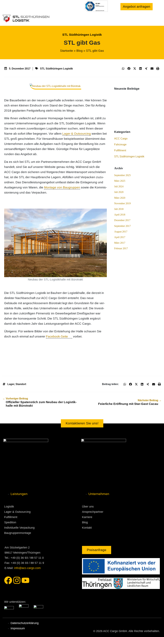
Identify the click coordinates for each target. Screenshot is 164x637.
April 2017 (119, 237)
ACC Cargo (120, 138)
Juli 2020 (118, 192)
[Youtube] (25, 580)
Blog (79, 50)
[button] (123, 68)
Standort (21, 384)
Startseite (66, 50)
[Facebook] (8, 580)
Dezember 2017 (122, 220)
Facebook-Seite (57, 336)
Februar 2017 (121, 248)
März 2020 (119, 197)
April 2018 (119, 214)
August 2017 (120, 231)
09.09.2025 (120, 97)
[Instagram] (17, 580)
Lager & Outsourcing (76, 133)
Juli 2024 (118, 186)
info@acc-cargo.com (27, 568)
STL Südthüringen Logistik (82, 34)
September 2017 (122, 226)
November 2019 (122, 203)
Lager (10, 384)
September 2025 (122, 175)
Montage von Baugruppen (62, 187)
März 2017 (119, 242)
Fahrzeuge (120, 144)
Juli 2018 (118, 209)
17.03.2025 (120, 113)
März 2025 (119, 180)
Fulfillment (120, 150)
